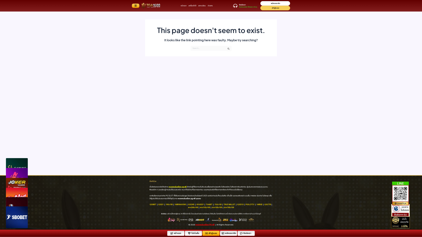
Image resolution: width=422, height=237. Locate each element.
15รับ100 (218, 204)
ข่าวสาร (210, 5)
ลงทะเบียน (202, 5)
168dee (259, 204)
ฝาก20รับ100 (193, 207)
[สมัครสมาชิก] (223, 233)
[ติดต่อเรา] (235, 6)
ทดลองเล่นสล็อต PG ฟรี (205, 224)
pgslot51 (250, 204)
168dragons (180, 204)
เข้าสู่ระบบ (213, 233)
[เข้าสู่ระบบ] (206, 233)
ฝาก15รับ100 (205, 207)
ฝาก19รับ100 (229, 207)
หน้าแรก (183, 5)
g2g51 (161, 204)
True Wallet (229, 204)
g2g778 (267, 204)
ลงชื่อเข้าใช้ (192, 5)
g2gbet (153, 204)
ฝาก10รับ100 (217, 207)
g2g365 (191, 204)
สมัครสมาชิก (230, 233)
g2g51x (240, 204)
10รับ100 (169, 204)
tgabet (209, 204)
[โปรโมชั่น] (189, 233)
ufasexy (200, 204)
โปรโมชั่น (195, 233)
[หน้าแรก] (172, 233)
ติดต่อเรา (242, 5)
